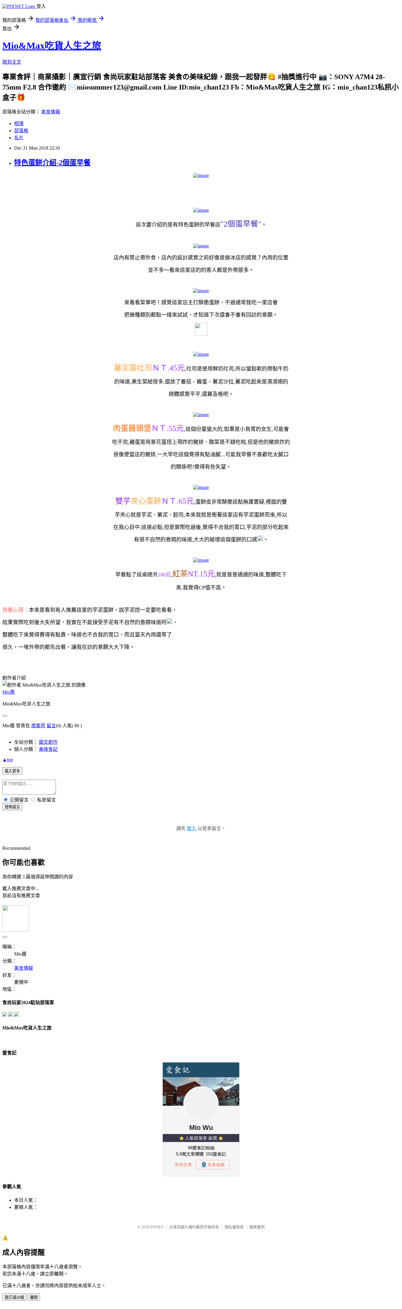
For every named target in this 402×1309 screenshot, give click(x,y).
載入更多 (12, 771)
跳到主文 (11, 62)
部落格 (21, 130)
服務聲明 (257, 1227)
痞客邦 (38, 725)
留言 (51, 725)
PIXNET (157, 1227)
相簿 (19, 123)
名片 (19, 137)
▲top (7, 759)
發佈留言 (12, 807)
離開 (34, 1297)
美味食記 (48, 749)
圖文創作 (48, 742)
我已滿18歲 (14, 1297)
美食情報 (50, 111)
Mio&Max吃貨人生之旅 (51, 45)
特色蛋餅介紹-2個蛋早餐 (52, 162)
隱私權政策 (234, 1227)
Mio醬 (8, 692)
